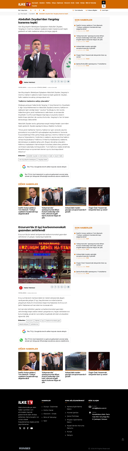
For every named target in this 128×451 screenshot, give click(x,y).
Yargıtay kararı (42, 159)
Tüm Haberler (78, 10)
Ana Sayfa (35, 3)
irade (50, 156)
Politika (48, 3)
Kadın (77, 3)
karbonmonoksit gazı (53, 320)
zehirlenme (34, 324)
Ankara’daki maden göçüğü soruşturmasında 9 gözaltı (86, 48)
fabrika (37, 320)
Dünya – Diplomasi (57, 3)
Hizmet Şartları (73, 413)
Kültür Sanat (48, 410)
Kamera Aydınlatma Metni (74, 408)
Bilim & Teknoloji (91, 3)
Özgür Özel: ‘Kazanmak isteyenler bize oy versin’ (91, 56)
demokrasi (43, 156)
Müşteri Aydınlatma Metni (74, 421)
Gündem (42, 3)
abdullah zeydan (32, 156)
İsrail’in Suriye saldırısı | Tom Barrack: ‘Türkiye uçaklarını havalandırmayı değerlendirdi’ (89, 28)
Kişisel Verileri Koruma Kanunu (75, 427)
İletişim (70, 435)
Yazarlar (34, 6)
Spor (45, 421)
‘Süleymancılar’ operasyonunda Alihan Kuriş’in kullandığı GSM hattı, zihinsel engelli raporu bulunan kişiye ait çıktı (90, 38)
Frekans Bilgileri (92, 10)
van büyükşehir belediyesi (27, 159)
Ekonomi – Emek (69, 3)
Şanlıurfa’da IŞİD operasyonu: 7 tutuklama (91, 64)
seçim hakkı (59, 156)
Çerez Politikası (73, 416)
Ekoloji (82, 3)
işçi (43, 320)
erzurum (30, 320)
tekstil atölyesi (23, 324)
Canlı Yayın (105, 10)
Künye (69, 432)
